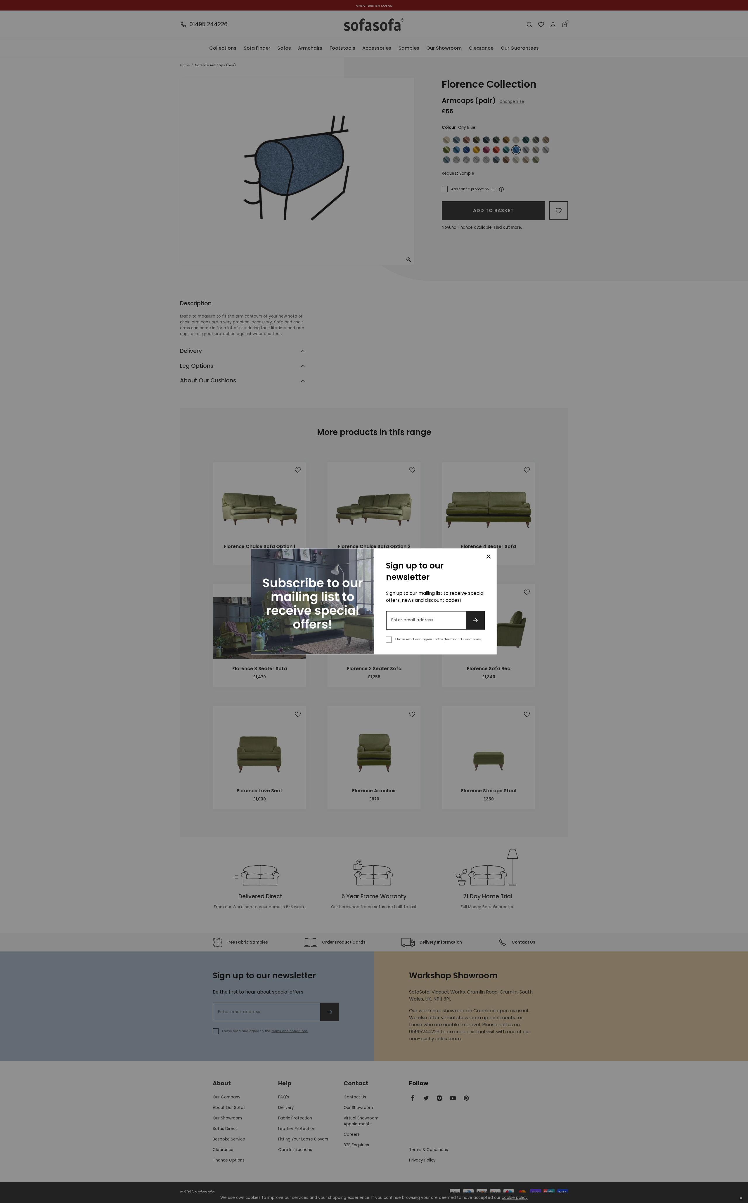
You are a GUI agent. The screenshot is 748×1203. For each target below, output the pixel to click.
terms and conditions (463, 639)
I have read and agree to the (438, 639)
